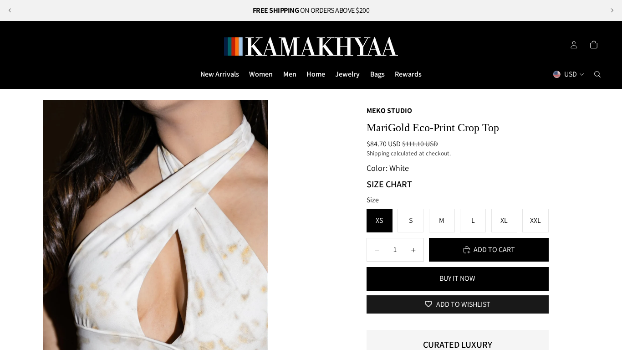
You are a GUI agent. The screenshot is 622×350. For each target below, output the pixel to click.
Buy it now (457, 278)
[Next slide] (612, 10)
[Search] (597, 74)
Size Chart (389, 184)
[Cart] (594, 45)
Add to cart (494, 249)
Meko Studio (389, 110)
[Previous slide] (10, 10)
